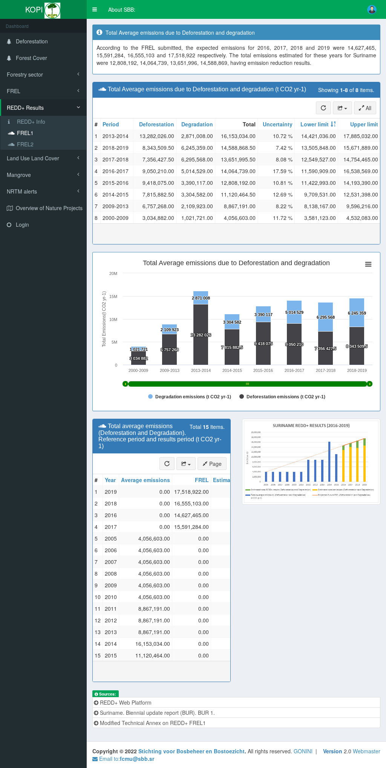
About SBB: (121, 9)
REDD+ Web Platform (125, 702)
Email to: (126, 758)
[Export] (342, 107)
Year (110, 480)
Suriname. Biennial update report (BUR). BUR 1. (156, 712)
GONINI (303, 751)
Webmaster (366, 751)
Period (111, 124)
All (367, 108)
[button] (95, 9)
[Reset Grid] (323, 107)
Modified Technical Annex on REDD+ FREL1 (152, 723)
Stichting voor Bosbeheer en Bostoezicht (191, 751)
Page (215, 463)
